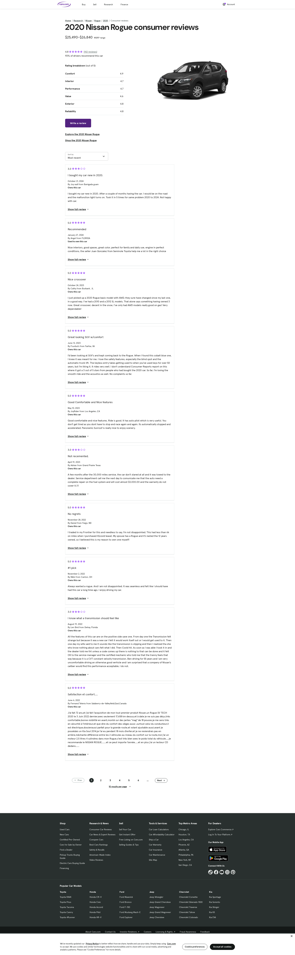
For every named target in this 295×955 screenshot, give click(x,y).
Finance (124, 4)
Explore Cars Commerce (220, 829)
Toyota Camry (66, 912)
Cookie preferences (195, 946)
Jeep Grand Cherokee (160, 902)
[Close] (291, 936)
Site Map (153, 860)
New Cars (64, 834)
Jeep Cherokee (156, 917)
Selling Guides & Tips (129, 844)
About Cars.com (93, 931)
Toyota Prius (65, 902)
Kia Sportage (215, 897)
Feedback (205, 931)
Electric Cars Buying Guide (72, 863)
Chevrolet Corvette (188, 897)
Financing (64, 868)
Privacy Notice (92, 943)
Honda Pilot (95, 912)
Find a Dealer (66, 849)
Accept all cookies (222, 946)
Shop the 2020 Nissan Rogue (81, 140)
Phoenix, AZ (184, 844)
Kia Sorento (214, 902)
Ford (122, 892)
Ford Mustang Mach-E (130, 912)
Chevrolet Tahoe (187, 912)
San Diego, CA (185, 865)
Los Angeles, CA (186, 839)
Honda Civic (95, 902)
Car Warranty (155, 844)
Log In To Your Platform (219, 834)
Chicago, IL (184, 829)
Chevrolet (184, 892)
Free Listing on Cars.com (131, 839)
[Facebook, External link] (216, 872)
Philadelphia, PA (186, 854)
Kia (210, 892)
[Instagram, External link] (227, 872)
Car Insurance (155, 849)
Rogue (97, 20)
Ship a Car (154, 839)
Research (108, 4)
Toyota (63, 892)
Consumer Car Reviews (100, 829)
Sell (94, 4)
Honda (93, 892)
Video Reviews (96, 860)
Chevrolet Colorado (188, 917)
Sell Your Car (125, 829)
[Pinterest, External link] (233, 872)
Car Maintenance (157, 854)
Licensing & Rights (164, 931)
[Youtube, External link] (222, 872)
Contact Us (110, 931)
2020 (105, 20)
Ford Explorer (126, 917)
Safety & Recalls (96, 849)
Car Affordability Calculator (161, 834)
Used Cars (64, 829)
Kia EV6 (212, 917)
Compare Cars (96, 839)
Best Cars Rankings (98, 844)
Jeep (151, 892)
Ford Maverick (126, 897)
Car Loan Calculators (159, 829)
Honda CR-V (96, 897)
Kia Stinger (214, 907)
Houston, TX (184, 834)
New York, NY (185, 860)
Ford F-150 (125, 907)
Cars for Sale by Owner (71, 844)
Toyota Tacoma (67, 907)
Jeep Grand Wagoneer (160, 912)
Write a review (78, 123)
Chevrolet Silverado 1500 (191, 902)
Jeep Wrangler (156, 897)
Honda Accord (96, 907)
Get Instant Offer (127, 834)
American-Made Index (99, 854)
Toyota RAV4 (65, 897)
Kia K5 (212, 912)
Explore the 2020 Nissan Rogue (82, 134)
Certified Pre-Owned (70, 839)
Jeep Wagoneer (156, 907)
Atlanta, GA (184, 849)
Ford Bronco (126, 902)
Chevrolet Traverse (188, 907)
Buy (83, 4)
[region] (147, 944)
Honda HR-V (95, 917)
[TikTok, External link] (210, 872)
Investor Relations (128, 931)
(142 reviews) (90, 51)
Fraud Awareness (188, 931)
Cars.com (171, 943)
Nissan (88, 20)
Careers (147, 931)
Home (68, 20)
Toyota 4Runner (67, 917)
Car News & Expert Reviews (102, 834)
